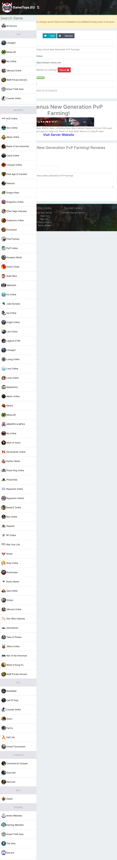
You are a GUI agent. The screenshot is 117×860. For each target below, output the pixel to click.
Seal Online (12, 590)
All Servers (11, 26)
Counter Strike (13, 98)
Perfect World (13, 461)
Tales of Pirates (14, 637)
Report (63, 70)
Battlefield (11, 691)
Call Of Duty (12, 700)
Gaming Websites (15, 825)
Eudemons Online (15, 220)
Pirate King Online (15, 470)
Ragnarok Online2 (15, 498)
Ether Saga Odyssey (16, 211)
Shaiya (9, 600)
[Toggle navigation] (111, 6)
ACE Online (11, 118)
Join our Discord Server (73, 212)
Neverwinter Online (15, 452)
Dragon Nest (12, 192)
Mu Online (11, 61)
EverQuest (11, 229)
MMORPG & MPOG (15, 424)
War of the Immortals (16, 655)
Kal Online (11, 313)
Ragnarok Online (14, 489)
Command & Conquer (17, 763)
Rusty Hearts (12, 581)
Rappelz (10, 526)
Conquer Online (14, 164)
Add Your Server (44, 212)
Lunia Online (12, 377)
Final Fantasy (13, 239)
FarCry (9, 728)
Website (68, 35)
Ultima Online (13, 646)
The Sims (11, 843)
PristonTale (11, 479)
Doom (9, 718)
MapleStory (12, 387)
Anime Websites (14, 815)
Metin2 (9, 405)
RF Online (11, 535)
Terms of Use (44, 225)
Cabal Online (12, 155)
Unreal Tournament (15, 746)
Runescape (12, 572)
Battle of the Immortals (17, 146)
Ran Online (11, 516)
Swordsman (12, 628)
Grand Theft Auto (15, 89)
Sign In (44, 216)
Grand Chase (12, 266)
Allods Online (12, 137)
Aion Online (12, 127)
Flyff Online (12, 248)
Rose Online (12, 563)
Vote (52, 35)
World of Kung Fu (14, 665)
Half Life (10, 737)
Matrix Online (13, 396)
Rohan (9, 553)
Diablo (9, 798)
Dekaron (10, 183)
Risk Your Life (13, 544)
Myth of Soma (13, 442)
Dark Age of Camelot (16, 174)
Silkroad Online (13, 70)
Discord (10, 852)
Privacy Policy (44, 222)
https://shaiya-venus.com (48, 62)
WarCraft (10, 782)
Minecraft (11, 52)
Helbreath (11, 285)
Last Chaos (12, 331)
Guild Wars (11, 276)
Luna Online (12, 368)
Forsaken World (14, 257)
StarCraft (11, 772)
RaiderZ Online (13, 507)
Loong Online (13, 359)
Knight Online (13, 322)
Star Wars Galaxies (15, 618)
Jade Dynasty (13, 303)
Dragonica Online (14, 202)
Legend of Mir (13, 340)
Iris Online (11, 294)
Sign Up (44, 219)
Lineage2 (11, 42)
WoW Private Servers (16, 79)
